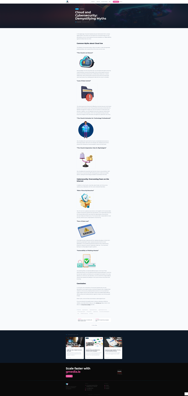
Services (92, 1)
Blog (110, 1)
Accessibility (107, 338)
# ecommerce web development (104, 311)
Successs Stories (104, 1)
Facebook (107, 388)
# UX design (91, 313)
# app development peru (93, 309)
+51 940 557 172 (89, 389)
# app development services (103, 309)
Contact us (116, 1)
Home (76, 6)
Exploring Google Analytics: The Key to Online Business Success (113, 351)
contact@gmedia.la (90, 388)
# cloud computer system (81, 311)
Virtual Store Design (86, 304)
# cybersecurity (95, 311)
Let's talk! (69, 376)
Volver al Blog (94, 325)
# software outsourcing (84, 313)
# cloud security (89, 311)
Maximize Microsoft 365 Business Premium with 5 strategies (93, 351)
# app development (85, 309)
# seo (78, 313)
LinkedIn (107, 385)
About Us (98, 1)
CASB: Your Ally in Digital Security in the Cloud (74, 351)
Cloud (81, 6)
